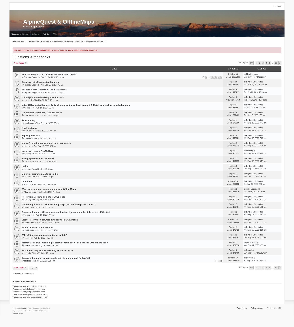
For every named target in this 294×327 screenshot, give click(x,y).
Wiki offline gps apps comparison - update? (45, 235)
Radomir (30, 115)
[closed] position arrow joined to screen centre (46, 143)
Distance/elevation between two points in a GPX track (50, 220)
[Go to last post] (257, 74)
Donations (27, 181)
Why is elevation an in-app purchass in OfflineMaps (49, 189)
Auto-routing (28, 120)
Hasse (30, 246)
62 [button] (276, 63)
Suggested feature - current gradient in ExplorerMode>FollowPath (56, 258)
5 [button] (269, 63)
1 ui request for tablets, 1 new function (42, 112)
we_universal (21, 311)
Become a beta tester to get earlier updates (44, 89)
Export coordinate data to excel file (40, 174)
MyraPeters (251, 74)
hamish (27, 207)
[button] (251, 63)
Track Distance (29, 128)
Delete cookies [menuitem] (257, 308)
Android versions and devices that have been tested (49, 74)
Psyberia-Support (31, 77)
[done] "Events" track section (37, 227)
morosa (27, 108)
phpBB (23, 308)
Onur (29, 138)
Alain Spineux (30, 192)
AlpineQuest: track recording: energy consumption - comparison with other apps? (65, 242)
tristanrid (30, 223)
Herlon (25, 166)
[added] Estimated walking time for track (43, 97)
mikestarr (28, 146)
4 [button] (266, 63)
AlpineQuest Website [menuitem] (19, 34)
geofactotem (251, 242)
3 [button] (263, 63)
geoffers (27, 261)
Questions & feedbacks (31, 57)
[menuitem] (15, 313)
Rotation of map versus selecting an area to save (47, 250)
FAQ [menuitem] (55, 34)
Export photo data (31, 135)
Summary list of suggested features (40, 82)
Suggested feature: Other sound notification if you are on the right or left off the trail (66, 212)
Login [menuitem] (279, 6)
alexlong (30, 123)
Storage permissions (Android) (38, 158)
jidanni (27, 253)
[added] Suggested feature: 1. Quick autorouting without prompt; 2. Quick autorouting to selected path (76, 105)
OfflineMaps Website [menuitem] (40, 34)
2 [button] (259, 63)
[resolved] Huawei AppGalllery (37, 151)
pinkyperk (28, 100)
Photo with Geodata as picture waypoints (43, 197)
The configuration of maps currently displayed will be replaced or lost (58, 204)
